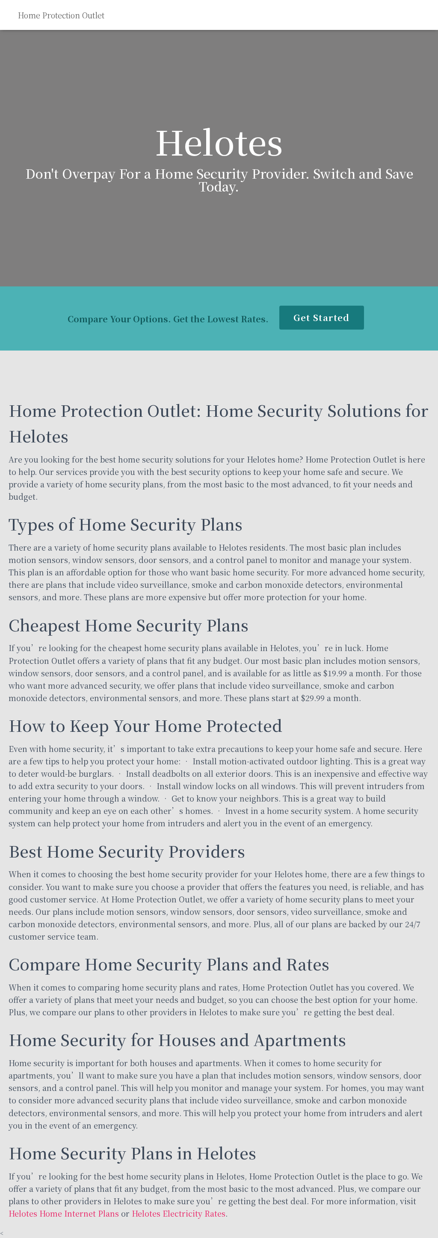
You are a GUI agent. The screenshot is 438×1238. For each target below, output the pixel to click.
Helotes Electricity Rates (178, 1213)
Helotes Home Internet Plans (64, 1213)
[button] (321, 318)
